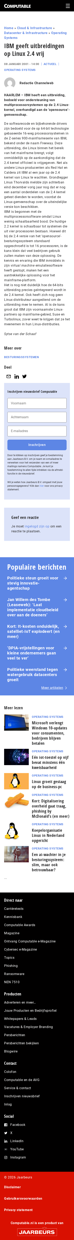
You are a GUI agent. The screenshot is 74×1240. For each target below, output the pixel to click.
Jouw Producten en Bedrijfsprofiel (30, 1011)
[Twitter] (24, 376)
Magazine (11, 933)
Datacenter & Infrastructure (26, 33)
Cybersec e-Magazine (20, 949)
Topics (9, 958)
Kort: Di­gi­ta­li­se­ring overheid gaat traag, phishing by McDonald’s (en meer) (50, 808)
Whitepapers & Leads (20, 1019)
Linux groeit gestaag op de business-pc (49, 784)
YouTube (17, 1149)
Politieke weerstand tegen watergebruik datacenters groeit (32, 674)
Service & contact (17, 1088)
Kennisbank (13, 917)
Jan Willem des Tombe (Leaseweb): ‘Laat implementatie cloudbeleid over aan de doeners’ (32, 607)
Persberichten (14, 1035)
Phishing (11, 966)
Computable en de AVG (21, 1080)
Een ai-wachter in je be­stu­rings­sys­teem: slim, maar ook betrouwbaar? (49, 862)
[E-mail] (8, 376)
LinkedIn (16, 1141)
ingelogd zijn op (37, 526)
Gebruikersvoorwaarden (23, 1198)
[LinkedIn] (16, 376)
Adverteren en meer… (20, 1002)
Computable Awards (19, 925)
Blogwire (10, 1051)
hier (42, 485)
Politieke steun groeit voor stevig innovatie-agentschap (32, 583)
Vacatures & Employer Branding (28, 1027)
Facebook (17, 1125)
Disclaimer (12, 1187)
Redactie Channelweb (37, 83)
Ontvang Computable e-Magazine (30, 941)
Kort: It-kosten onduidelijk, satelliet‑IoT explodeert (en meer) (33, 631)
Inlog (8, 1104)
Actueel (50, 64)
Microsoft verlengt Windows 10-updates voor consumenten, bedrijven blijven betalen (49, 733)
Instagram (18, 1157)
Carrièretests (14, 909)
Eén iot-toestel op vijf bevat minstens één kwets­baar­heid (50, 762)
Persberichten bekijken (21, 1043)
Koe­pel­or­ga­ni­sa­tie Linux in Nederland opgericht (48, 835)
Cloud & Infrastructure (34, 28)
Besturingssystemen (21, 357)
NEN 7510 (12, 982)
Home (8, 28)
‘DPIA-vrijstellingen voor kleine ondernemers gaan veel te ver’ (31, 653)
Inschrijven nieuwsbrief (22, 1096)
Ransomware (14, 974)
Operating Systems (20, 70)
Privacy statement (18, 1210)
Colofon (10, 1072)
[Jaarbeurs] (37, 1230)
